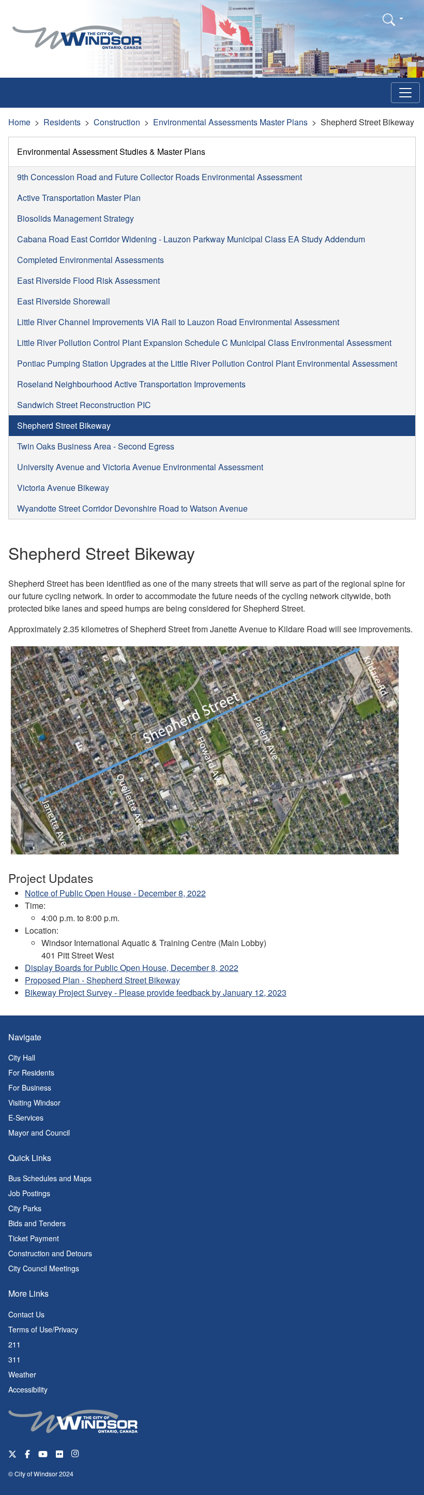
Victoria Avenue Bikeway (63, 488)
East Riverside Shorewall (63, 301)
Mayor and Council (39, 1132)
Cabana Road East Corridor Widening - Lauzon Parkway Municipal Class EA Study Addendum (191, 239)
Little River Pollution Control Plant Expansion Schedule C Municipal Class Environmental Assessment (204, 343)
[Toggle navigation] (405, 92)
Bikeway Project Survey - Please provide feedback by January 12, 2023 (155, 992)
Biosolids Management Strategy (75, 218)
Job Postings (29, 1193)
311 (14, 1359)
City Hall (21, 1057)
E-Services (25, 1117)
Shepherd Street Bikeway (64, 425)
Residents (62, 122)
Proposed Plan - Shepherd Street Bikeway (102, 980)
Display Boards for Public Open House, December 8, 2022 (131, 968)
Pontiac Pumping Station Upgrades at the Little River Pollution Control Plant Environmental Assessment (207, 363)
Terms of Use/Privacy (43, 1329)
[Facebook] (27, 1453)
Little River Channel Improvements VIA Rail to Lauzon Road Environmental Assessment (178, 322)
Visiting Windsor (34, 1102)
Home (19, 122)
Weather (22, 1374)
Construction (117, 122)
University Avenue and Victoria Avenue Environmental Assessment (140, 467)
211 (14, 1344)
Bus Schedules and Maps (50, 1178)
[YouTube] (43, 1453)
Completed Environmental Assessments (90, 260)
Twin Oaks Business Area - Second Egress (95, 446)
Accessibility (28, 1389)
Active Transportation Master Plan (79, 198)
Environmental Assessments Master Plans (230, 122)
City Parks (24, 1208)
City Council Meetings (43, 1268)
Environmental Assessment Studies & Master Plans (111, 151)
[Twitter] (12, 1453)
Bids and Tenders (37, 1223)
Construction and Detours (50, 1253)
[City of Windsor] (77, 30)
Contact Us (26, 1314)
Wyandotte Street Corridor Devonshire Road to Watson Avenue (132, 508)
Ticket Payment (33, 1238)
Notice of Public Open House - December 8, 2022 (115, 893)
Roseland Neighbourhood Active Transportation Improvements (131, 384)
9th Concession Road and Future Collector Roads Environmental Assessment (159, 177)
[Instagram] (76, 1453)
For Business (29, 1087)
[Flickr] (59, 1453)
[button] (393, 19)
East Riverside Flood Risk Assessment (88, 280)
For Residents (31, 1072)
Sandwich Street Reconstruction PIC (84, 405)
